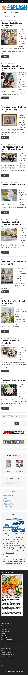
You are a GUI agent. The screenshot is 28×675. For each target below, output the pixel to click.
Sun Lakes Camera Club (12, 554)
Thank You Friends (8, 559)
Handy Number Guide (6, 650)
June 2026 (5, 105)
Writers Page (12, 563)
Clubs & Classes (6, 20)
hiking (14, 533)
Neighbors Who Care (7, 503)
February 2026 (6, 219)
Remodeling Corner (16, 547)
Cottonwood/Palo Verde (8, 497)
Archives (3, 633)
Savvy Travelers (14, 549)
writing (19, 563)
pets (10, 545)
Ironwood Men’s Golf (16, 535)
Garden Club (7, 531)
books (17, 521)
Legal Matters (5, 541)
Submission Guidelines (6, 656)
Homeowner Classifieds (6, 639)
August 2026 (14, 20)
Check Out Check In (8, 523)
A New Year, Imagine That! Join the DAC (13, 262)
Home (2, 625)
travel (15, 559)
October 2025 (6, 378)
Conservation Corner (16, 525)
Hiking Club (21, 533)
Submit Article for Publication (7, 658)
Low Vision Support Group (16, 541)
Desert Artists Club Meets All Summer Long (13, 108)
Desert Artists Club (18, 529)
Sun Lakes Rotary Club (15, 557)
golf (10, 533)
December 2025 (6, 298)
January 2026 (6, 259)
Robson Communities (6, 645)
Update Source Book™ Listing (7, 654)
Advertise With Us (5, 631)
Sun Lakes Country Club (8, 495)
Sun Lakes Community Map (7, 660)
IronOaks (5, 498)
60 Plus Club (8, 519)
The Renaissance (6, 500)
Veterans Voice (8, 561)
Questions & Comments (6, 643)
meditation (6, 543)
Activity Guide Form (5, 629)
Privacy (3, 665)
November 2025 (6, 338)
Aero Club (15, 519)
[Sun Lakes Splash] (14, 7)
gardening (15, 531)
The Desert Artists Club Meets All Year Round (12, 148)
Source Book (4, 646)
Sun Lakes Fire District (7, 501)
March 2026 (5, 182)
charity (21, 521)
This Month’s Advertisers (6, 662)
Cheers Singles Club (14, 524)
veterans (21, 559)
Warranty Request (7, 507)
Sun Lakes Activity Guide (6, 652)
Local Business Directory (6, 648)
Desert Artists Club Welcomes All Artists (11, 223)
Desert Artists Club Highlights (10, 341)
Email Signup (4, 637)
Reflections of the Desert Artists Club (13, 302)
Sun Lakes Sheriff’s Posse (8, 504)
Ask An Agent (12, 521)
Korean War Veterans (17, 539)
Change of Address (5, 635)
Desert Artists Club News (13, 184)
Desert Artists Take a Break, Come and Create (12, 67)
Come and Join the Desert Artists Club (13, 24)
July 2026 (13, 63)
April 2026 (13, 144)
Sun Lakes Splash (13, 671)
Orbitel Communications (8, 506)
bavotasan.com (21, 672)
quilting (14, 545)
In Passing (8, 535)
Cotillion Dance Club (10, 527)
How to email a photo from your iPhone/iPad (11, 641)
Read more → (5, 56)
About (2, 627)
